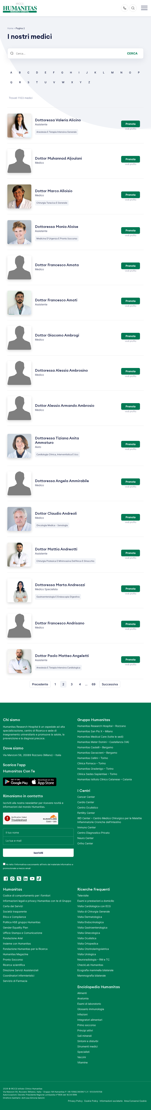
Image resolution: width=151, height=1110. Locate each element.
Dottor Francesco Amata (57, 265)
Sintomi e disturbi (87, 1041)
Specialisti (83, 1051)
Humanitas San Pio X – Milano (95, 731)
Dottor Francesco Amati (56, 300)
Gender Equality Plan (15, 927)
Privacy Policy (75, 1101)
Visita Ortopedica (87, 943)
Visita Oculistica (86, 938)
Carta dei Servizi (13, 906)
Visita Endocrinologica (90, 922)
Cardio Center (85, 802)
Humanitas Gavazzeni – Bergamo (97, 752)
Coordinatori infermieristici (18, 975)
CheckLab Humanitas (90, 964)
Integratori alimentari (89, 1019)
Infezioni (82, 1014)
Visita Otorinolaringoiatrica (93, 948)
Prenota (131, 123)
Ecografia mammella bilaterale (95, 970)
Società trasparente (15, 911)
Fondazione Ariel (13, 938)
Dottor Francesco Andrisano (59, 623)
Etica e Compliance (14, 916)
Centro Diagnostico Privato (93, 832)
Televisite (83, 895)
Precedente (40, 684)
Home (10, 28)
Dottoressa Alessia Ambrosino (61, 370)
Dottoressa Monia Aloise (56, 227)
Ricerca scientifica (14, 964)
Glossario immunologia (90, 1009)
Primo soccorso (86, 1025)
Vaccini (81, 1057)
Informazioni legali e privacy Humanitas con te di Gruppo (37, 900)
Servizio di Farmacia (15, 980)
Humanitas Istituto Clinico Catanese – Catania (104, 779)
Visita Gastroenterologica (92, 927)
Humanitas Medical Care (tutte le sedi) (100, 736)
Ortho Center (85, 843)
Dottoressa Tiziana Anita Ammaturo (57, 440)
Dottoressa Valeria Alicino (58, 120)
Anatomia (83, 998)
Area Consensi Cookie (135, 1101)
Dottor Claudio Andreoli (56, 513)
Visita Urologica (86, 954)
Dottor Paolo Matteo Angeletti (62, 656)
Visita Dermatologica (89, 916)
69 (93, 684)
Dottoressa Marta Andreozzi (60, 585)
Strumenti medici (87, 1046)
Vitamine (82, 1062)
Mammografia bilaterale (91, 975)
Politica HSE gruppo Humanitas (21, 922)
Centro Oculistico (87, 807)
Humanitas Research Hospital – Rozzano (101, 725)
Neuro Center (85, 838)
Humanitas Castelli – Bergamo (95, 747)
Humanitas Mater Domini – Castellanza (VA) (103, 741)
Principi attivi (85, 1030)
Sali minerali (84, 1035)
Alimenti (82, 993)
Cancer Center (86, 796)
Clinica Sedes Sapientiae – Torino (97, 774)
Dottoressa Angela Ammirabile (62, 481)
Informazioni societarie (111, 1101)
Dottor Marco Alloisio (53, 191)
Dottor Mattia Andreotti (56, 549)
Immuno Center (86, 827)
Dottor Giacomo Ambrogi (57, 335)
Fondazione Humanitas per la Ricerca (25, 948)
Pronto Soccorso (13, 959)
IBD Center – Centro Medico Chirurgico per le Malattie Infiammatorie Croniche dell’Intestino (109, 820)
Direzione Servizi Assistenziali (20, 970)
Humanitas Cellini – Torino (92, 758)
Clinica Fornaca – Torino (91, 763)
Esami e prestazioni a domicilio (95, 900)
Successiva (110, 684)
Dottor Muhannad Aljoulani (58, 158)
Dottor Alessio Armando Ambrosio (64, 406)
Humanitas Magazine (15, 954)
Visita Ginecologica (88, 932)
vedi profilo (130, 128)
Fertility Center (86, 812)
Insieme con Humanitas (17, 943)
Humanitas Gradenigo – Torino (95, 768)
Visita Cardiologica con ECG (94, 906)
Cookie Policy (91, 1101)
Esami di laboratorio (89, 1003)
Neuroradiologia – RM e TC (93, 959)
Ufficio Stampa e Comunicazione (22, 932)
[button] (144, 8)
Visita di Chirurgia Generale (93, 911)
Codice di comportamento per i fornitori (26, 895)
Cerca (132, 53)
